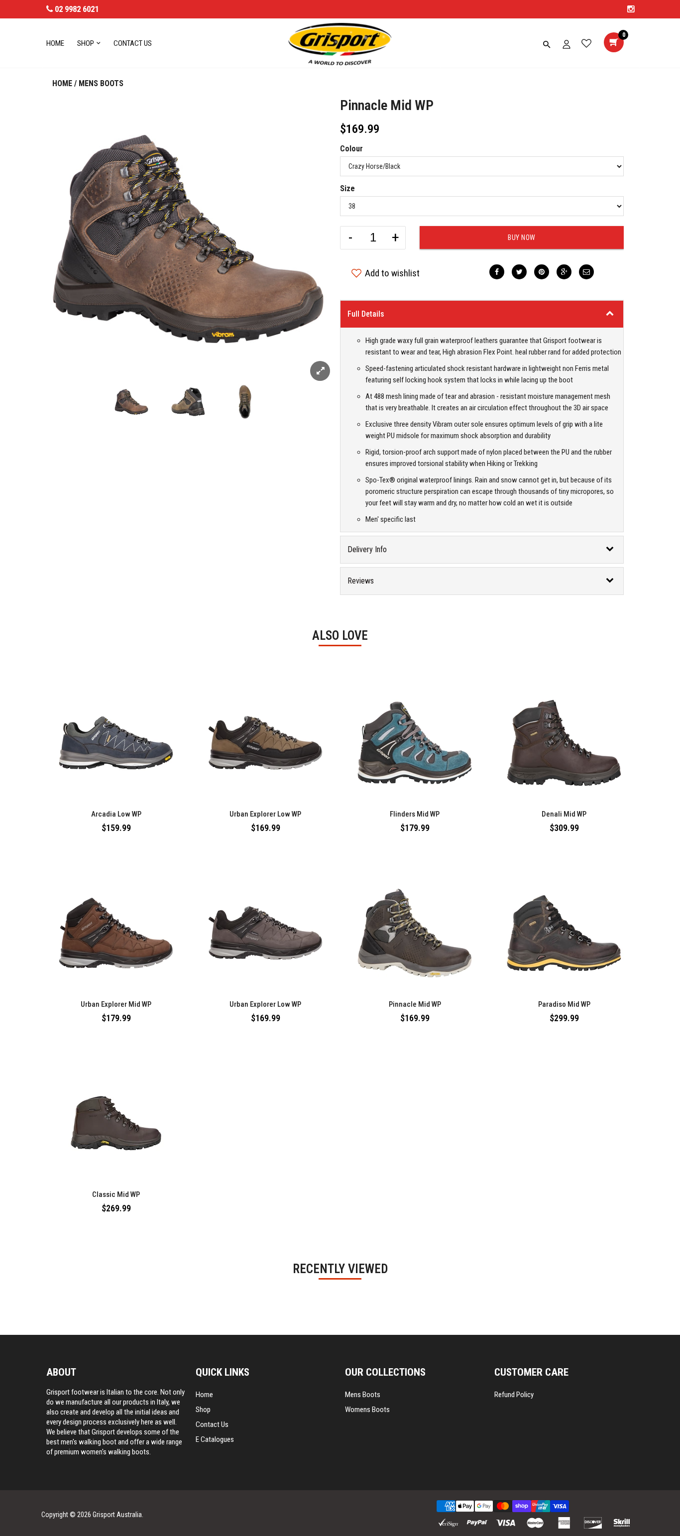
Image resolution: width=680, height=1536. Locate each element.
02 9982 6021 (77, 9)
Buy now (522, 237)
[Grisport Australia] (340, 44)
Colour (351, 148)
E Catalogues (215, 1439)
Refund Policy (514, 1394)
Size (347, 188)
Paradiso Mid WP (564, 1004)
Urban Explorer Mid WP (116, 1004)
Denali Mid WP (564, 814)
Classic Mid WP (116, 1194)
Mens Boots (101, 83)
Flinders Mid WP (415, 814)
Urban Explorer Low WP (265, 814)
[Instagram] (630, 9)
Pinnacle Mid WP (387, 105)
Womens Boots (367, 1409)
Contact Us (212, 1424)
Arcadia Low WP (116, 814)
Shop (203, 1409)
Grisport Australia (117, 1515)
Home (62, 83)
